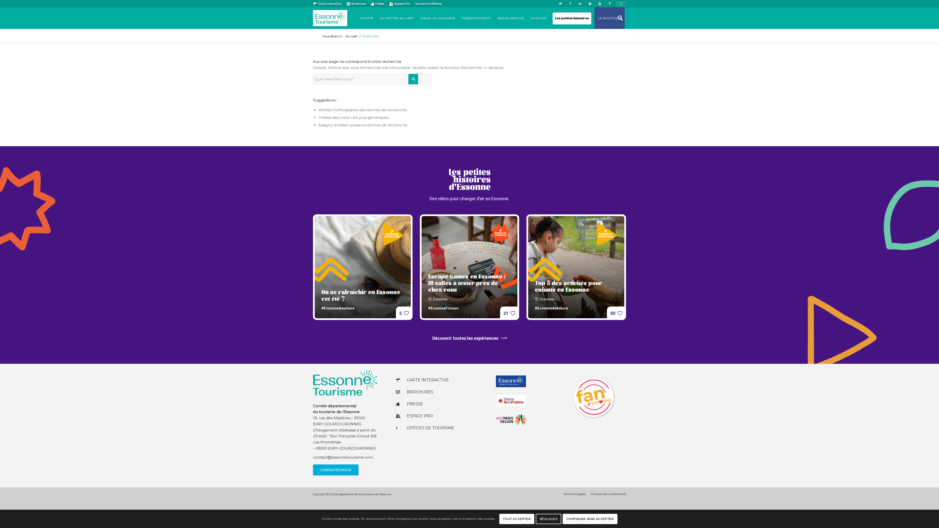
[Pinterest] (609, 3)
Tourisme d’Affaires (428, 3)
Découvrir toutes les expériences (465, 338)
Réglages (549, 518)
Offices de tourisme (430, 428)
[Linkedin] (580, 3)
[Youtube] (599, 3)
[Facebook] (570, 3)
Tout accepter (517, 518)
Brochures (358, 3)
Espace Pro (402, 3)
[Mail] (560, 3)
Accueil (351, 36)
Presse (379, 3)
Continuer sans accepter (590, 518)
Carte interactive (330, 3)
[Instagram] (589, 3)
